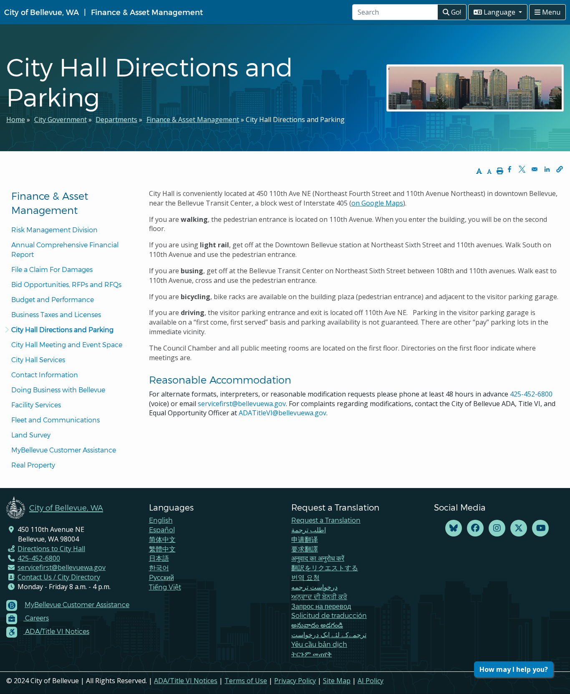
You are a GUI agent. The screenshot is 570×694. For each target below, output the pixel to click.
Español (162, 530)
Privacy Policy (295, 680)
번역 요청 (305, 577)
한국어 (159, 568)
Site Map (337, 680)
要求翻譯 (304, 549)
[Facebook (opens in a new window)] (475, 528)
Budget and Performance (52, 299)
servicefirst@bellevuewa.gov (242, 403)
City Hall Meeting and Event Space (66, 344)
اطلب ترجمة (308, 530)
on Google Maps (377, 203)
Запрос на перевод (321, 606)
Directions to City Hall (51, 548)
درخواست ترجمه (314, 587)
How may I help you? (513, 669)
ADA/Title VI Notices (185, 680)
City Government (60, 119)
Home (15, 119)
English (161, 520)
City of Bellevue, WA (41, 12)
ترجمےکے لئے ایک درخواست (328, 634)
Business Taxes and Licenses (56, 314)
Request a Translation (326, 520)
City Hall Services (38, 360)
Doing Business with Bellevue (58, 390)
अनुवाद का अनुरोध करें (317, 558)
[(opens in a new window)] (453, 528)
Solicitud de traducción (329, 615)
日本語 (159, 558)
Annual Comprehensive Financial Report (65, 249)
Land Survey (30, 435)
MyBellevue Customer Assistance (63, 450)
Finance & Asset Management (147, 12)
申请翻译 (304, 539)
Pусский (161, 577)
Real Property (33, 465)
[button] (559, 169)
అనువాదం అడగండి (317, 625)
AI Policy (370, 680)
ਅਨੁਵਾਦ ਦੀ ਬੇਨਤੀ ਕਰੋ (319, 596)
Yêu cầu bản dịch (319, 644)
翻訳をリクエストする (324, 568)
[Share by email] (534, 169)
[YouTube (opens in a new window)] (540, 528)
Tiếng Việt (165, 587)
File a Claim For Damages (52, 269)
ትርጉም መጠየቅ (311, 654)
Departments (116, 119)
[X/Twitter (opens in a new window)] (518, 528)
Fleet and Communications (55, 420)
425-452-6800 (531, 394)
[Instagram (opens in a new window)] (497, 528)
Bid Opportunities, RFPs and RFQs (66, 284)
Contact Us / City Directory (59, 577)
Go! (455, 12)
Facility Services (36, 405)
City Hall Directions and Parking (62, 329)
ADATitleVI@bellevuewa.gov (282, 412)
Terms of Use (245, 680)
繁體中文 (162, 549)
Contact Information (44, 375)
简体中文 (162, 539)
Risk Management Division (54, 230)
